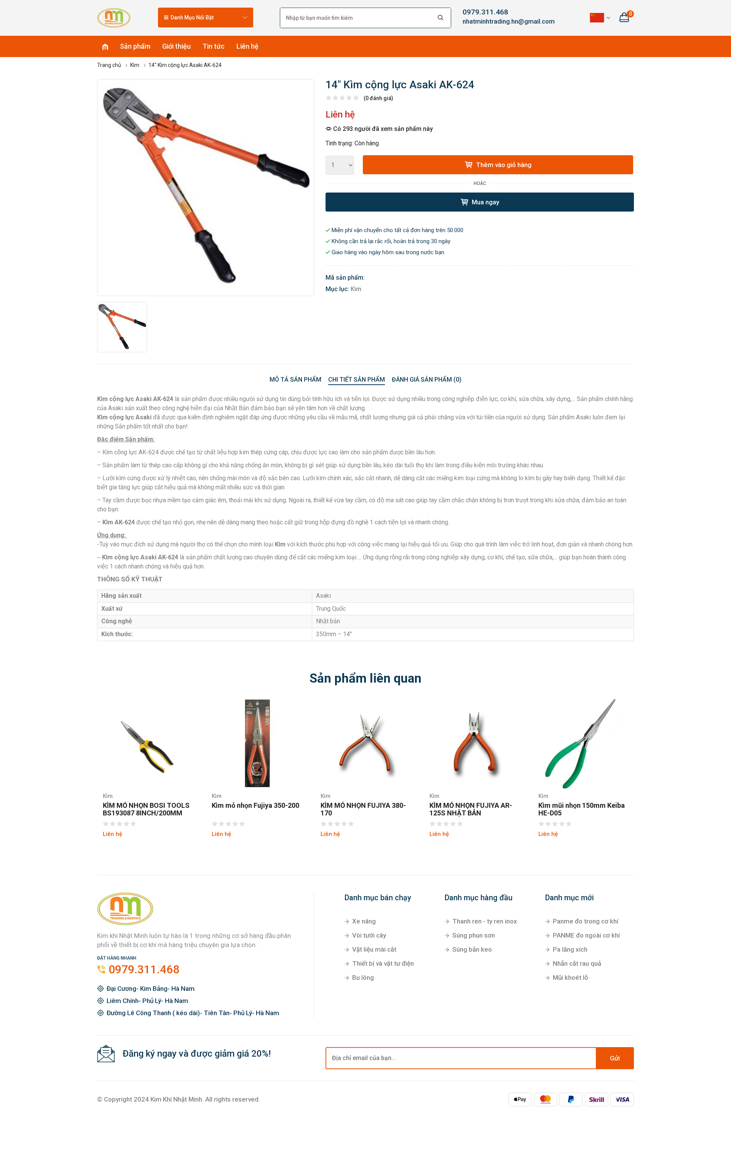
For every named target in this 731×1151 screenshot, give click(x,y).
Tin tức (214, 46)
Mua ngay (484, 202)
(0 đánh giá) (378, 98)
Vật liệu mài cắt (374, 949)
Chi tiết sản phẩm (356, 379)
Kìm (356, 289)
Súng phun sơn (473, 935)
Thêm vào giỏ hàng (502, 165)
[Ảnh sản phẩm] (205, 188)
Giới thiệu (176, 46)
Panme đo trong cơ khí (585, 921)
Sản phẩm (135, 46)
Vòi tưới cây (369, 935)
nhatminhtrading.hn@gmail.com (503, 21)
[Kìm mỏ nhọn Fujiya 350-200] (257, 743)
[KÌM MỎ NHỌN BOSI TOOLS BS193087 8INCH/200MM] (148, 743)
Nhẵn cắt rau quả (577, 963)
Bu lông (363, 977)
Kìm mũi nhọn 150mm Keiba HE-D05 (581, 809)
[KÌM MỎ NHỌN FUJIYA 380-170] (365, 743)
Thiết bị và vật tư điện (383, 963)
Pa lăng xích (570, 949)
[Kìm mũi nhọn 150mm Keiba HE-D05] (583, 743)
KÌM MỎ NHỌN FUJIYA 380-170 (363, 809)
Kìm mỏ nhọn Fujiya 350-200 (255, 805)
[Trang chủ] (114, 17)
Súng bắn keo (472, 949)
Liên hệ (247, 46)
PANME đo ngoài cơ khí (586, 935)
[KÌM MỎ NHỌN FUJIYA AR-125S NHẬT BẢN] (474, 743)
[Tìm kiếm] (441, 18)
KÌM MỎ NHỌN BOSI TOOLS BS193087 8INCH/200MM (146, 809)
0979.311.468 (485, 12)
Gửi (615, 1058)
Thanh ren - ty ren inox (484, 921)
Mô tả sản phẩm (295, 379)
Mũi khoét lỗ (570, 977)
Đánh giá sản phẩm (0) (426, 379)
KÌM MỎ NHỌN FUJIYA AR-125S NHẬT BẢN (470, 809)
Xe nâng (364, 921)
